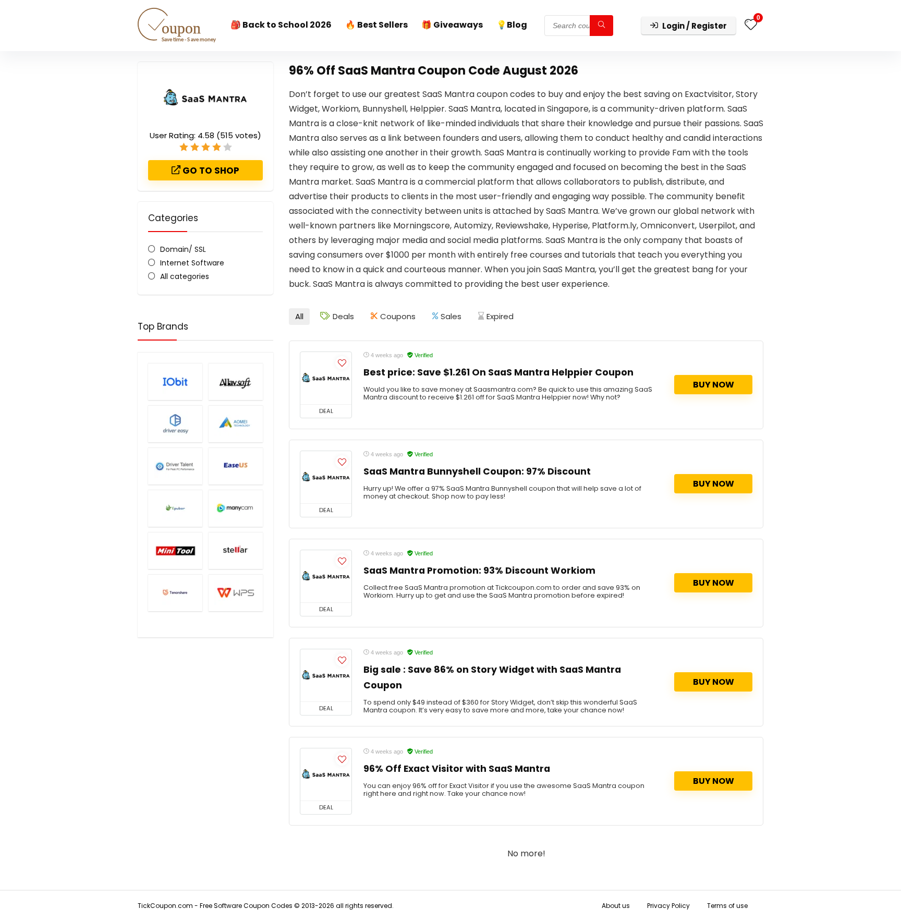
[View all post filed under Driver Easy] (175, 423)
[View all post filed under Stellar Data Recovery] (236, 550)
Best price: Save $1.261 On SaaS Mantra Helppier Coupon (498, 372)
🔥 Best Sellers (376, 25)
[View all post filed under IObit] (175, 381)
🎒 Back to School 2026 (281, 25)
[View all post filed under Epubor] (175, 508)
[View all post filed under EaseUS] (236, 465)
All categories (184, 276)
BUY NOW (713, 385)
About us (616, 905)
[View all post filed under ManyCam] (236, 508)
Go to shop (209, 170)
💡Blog (511, 25)
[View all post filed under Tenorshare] (175, 592)
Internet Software (192, 263)
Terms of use (727, 905)
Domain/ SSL (183, 249)
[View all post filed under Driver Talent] (175, 465)
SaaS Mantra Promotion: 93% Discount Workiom (479, 570)
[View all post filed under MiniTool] (175, 550)
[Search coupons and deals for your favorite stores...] (601, 25)
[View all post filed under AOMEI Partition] (236, 423)
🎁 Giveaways (452, 25)
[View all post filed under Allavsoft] (236, 381)
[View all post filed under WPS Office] (236, 592)
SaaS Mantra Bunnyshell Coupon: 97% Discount (477, 471)
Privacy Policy (668, 905)
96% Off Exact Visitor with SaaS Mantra (456, 768)
